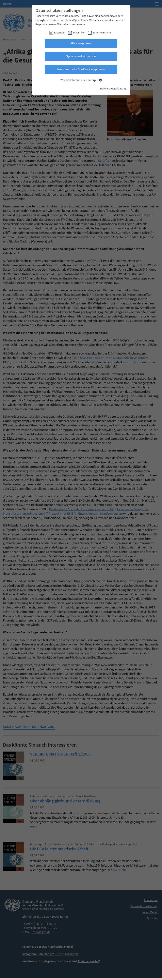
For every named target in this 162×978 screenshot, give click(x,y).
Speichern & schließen (81, 56)
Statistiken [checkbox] (79, 32)
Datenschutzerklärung (113, 88)
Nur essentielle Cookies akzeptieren (81, 69)
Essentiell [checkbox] (59, 32)
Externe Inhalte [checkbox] (102, 32)
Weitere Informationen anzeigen (79, 80)
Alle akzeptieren (81, 43)
